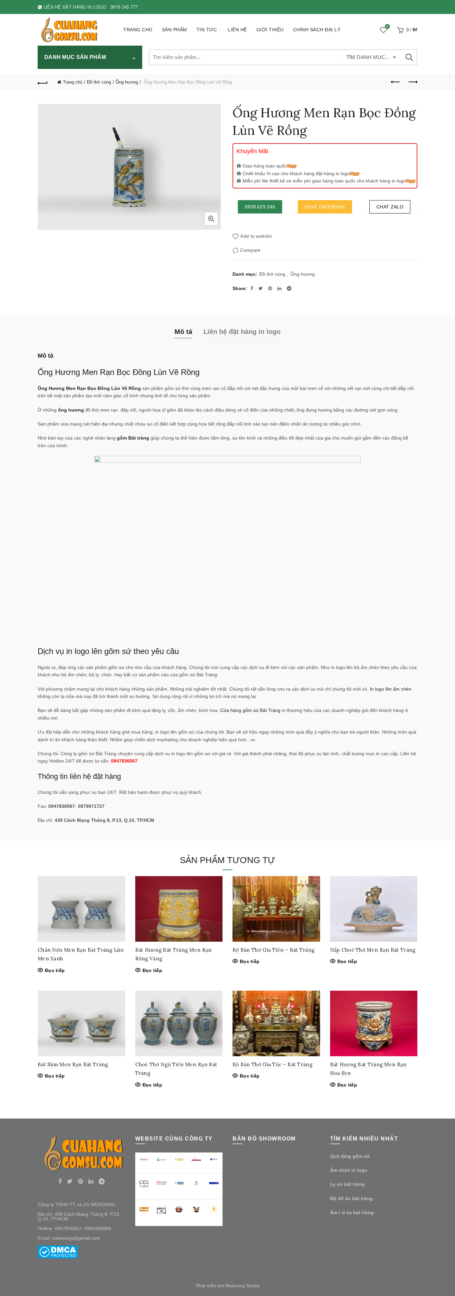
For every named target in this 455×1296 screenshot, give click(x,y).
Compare (250, 250)
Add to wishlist (256, 236)
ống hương (71, 410)
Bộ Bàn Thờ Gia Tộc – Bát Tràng (272, 1064)
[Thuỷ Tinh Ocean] (161, 1183)
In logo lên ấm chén (390, 689)
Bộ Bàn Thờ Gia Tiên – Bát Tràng (273, 950)
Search (409, 57)
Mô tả (183, 331)
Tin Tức (207, 29)
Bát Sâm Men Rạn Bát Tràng (73, 1064)
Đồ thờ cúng (99, 82)
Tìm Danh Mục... (368, 57)
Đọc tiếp (55, 970)
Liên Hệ (237, 29)
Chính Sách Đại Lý (317, 29)
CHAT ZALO (389, 206)
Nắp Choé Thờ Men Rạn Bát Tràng (373, 950)
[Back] (42, 82)
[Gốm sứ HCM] (179, 1183)
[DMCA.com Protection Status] (58, 1251)
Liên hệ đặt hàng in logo (242, 331)
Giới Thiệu (270, 29)
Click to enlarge (211, 218)
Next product (412, 82)
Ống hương (127, 82)
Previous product (395, 82)
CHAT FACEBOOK (325, 206)
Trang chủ (138, 29)
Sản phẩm (174, 29)
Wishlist (387, 26)
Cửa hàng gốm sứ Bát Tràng (250, 710)
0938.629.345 (260, 206)
